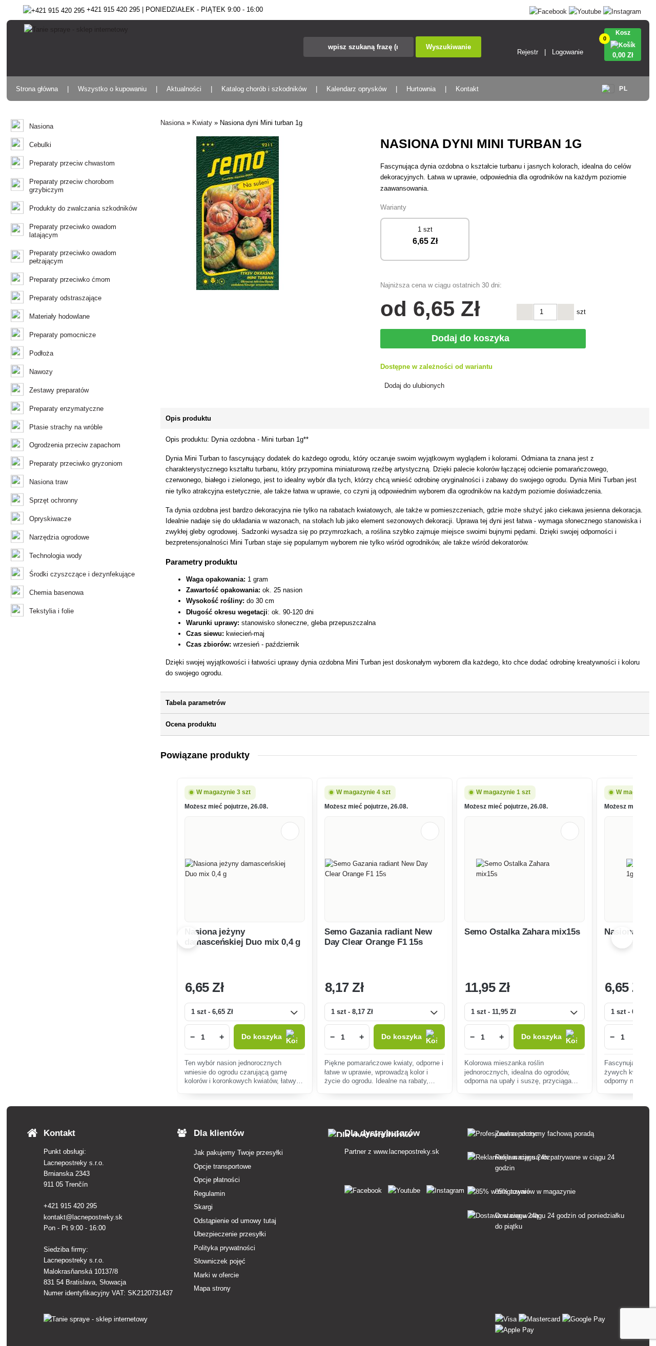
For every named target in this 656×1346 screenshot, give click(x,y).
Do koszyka (261, 1037)
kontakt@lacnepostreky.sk (83, 1217)
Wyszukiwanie (448, 47)
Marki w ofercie (216, 1275)
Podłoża (41, 353)
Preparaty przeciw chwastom (72, 163)
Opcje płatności (217, 1180)
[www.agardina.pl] (365, 1188)
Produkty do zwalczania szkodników (83, 208)
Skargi (203, 1207)
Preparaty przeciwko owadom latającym (72, 231)
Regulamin (209, 1193)
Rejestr (527, 52)
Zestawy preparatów (59, 390)
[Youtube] (585, 9)
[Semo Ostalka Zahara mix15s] (524, 869)
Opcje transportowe (222, 1166)
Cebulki (40, 145)
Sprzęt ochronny (53, 500)
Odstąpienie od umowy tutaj (235, 1221)
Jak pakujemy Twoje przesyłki (238, 1152)
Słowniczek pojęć (219, 1261)
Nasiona (41, 126)
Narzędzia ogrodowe (59, 537)
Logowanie (567, 52)
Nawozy (41, 372)
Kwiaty (202, 123)
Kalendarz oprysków (356, 89)
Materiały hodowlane (59, 316)
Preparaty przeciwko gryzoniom (75, 463)
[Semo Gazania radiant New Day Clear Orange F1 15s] (384, 869)
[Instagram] (622, 9)
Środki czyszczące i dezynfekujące (82, 574)
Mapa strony (212, 1288)
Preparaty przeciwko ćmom (69, 279)
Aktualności (184, 89)
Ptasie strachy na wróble (65, 427)
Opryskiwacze (50, 519)
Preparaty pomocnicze (62, 335)
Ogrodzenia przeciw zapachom (74, 445)
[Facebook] (548, 9)
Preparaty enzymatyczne (66, 408)
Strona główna (37, 89)
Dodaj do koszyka (473, 338)
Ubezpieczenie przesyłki (230, 1234)
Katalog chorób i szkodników (263, 89)
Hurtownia (421, 89)
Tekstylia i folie (51, 611)
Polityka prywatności (224, 1248)
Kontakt (467, 89)
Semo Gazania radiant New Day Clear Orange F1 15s (378, 937)
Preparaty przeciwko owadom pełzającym (72, 257)
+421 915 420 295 (70, 1206)
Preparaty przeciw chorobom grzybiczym (71, 186)
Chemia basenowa (56, 592)
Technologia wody (55, 556)
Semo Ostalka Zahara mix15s (522, 932)
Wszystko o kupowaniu (112, 89)
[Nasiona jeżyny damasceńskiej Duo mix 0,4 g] (244, 869)
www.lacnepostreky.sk (406, 1151)
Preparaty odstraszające (65, 298)
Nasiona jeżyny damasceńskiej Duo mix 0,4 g (242, 937)
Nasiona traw (48, 482)
